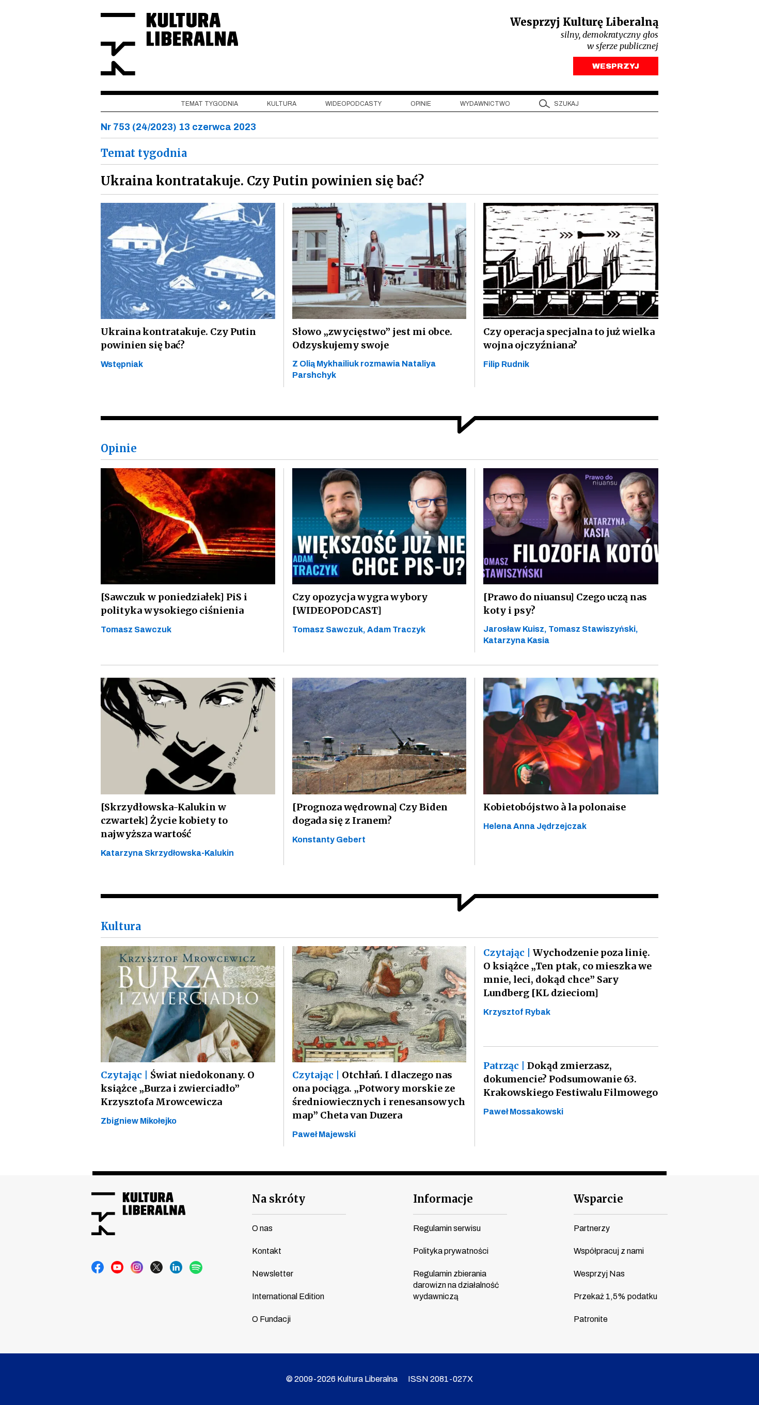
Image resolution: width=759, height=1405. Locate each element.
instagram (137, 1267)
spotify (196, 1267)
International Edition (288, 1296)
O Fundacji (271, 1319)
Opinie (420, 103)
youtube (117, 1267)
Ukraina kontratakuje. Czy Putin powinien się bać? (178, 338)
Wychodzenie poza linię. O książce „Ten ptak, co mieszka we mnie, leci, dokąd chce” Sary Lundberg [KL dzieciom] (567, 973)
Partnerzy (592, 1228)
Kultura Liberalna (169, 44)
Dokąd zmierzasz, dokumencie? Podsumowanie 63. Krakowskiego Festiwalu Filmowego (570, 1079)
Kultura (281, 103)
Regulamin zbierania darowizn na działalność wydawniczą (456, 1285)
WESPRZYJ (615, 66)
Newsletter (272, 1273)
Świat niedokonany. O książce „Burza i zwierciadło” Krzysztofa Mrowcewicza (178, 1088)
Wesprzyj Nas (599, 1273)
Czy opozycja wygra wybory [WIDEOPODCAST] (360, 603)
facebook (98, 1267)
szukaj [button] (566, 103)
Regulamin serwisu (447, 1228)
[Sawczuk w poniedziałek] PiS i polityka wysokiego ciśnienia (174, 603)
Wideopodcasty (353, 103)
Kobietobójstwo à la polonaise (554, 807)
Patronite (591, 1319)
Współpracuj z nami (609, 1251)
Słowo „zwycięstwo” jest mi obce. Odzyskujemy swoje (372, 338)
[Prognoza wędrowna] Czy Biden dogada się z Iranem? (370, 813)
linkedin (176, 1267)
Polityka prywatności (450, 1251)
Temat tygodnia (209, 103)
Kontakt (266, 1251)
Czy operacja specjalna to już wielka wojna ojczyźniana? (569, 338)
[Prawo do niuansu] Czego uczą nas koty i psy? (565, 603)
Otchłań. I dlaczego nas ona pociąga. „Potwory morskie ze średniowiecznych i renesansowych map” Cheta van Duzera (378, 1095)
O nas (262, 1228)
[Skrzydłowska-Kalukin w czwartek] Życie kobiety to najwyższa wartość (164, 820)
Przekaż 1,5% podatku (615, 1296)
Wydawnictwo (485, 103)
